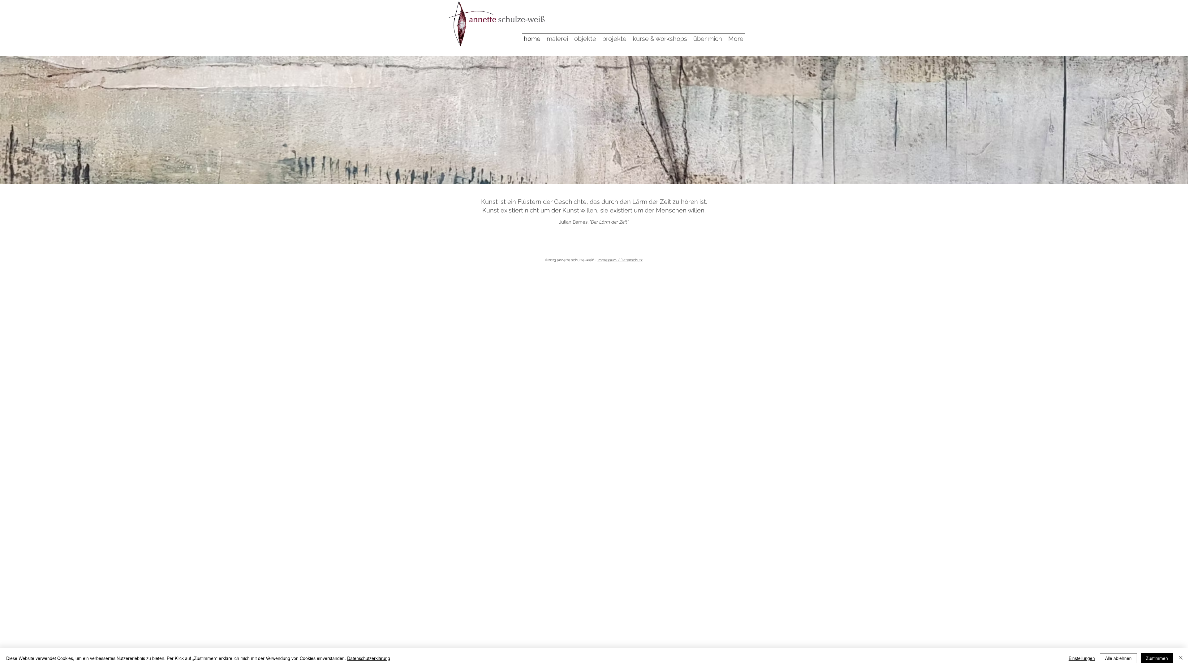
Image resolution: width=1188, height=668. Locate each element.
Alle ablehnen (1118, 658)
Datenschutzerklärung (368, 658)
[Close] (1180, 658)
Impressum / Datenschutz (620, 260)
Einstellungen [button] (1082, 658)
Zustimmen (1157, 658)
